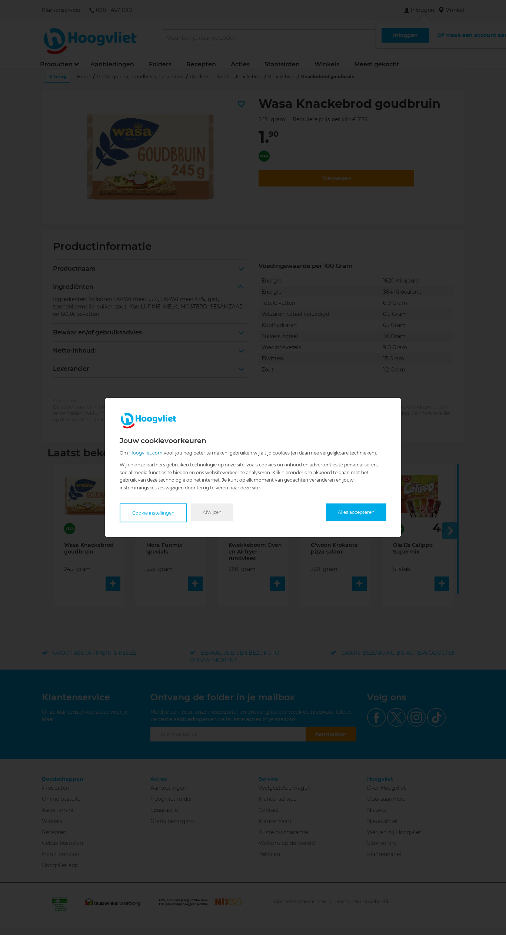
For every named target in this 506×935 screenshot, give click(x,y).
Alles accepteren (356, 512)
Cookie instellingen (153, 513)
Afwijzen (212, 512)
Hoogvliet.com (146, 453)
